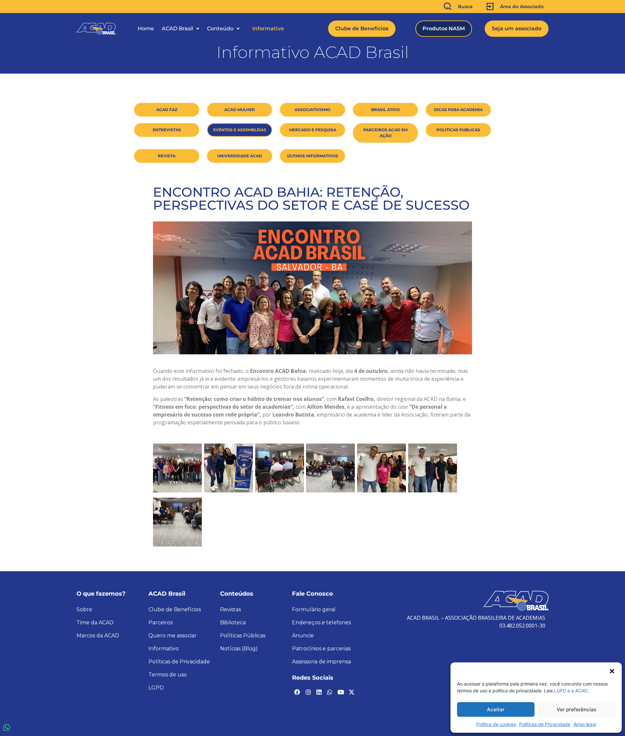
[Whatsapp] (330, 692)
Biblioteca (233, 622)
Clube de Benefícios (174, 609)
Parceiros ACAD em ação (385, 132)
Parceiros (160, 622)
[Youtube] (341, 692)
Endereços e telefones (321, 622)
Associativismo (312, 109)
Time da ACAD (95, 622)
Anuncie (303, 635)
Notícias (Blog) (239, 648)
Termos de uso (167, 675)
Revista (166, 155)
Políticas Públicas (458, 129)
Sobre (84, 609)
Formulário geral (314, 609)
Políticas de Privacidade (544, 724)
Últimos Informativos (312, 155)
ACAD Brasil (177, 28)
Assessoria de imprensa (321, 661)
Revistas (230, 609)
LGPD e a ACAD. (571, 690)
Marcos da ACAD (97, 635)
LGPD (156, 688)
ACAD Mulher (239, 109)
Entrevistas (167, 129)
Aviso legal (585, 724)
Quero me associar (172, 635)
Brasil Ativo (385, 109)
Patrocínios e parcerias (321, 648)
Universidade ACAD (239, 155)
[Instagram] (308, 692)
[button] (612, 670)
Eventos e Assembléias (239, 129)
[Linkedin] (319, 692)
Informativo (268, 28)
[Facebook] (297, 692)
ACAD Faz (166, 109)
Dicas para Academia (458, 109)
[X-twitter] (351, 692)
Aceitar (496, 709)
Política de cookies (496, 724)
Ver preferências (576, 709)
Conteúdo (220, 28)
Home (146, 28)
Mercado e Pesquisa (312, 129)
